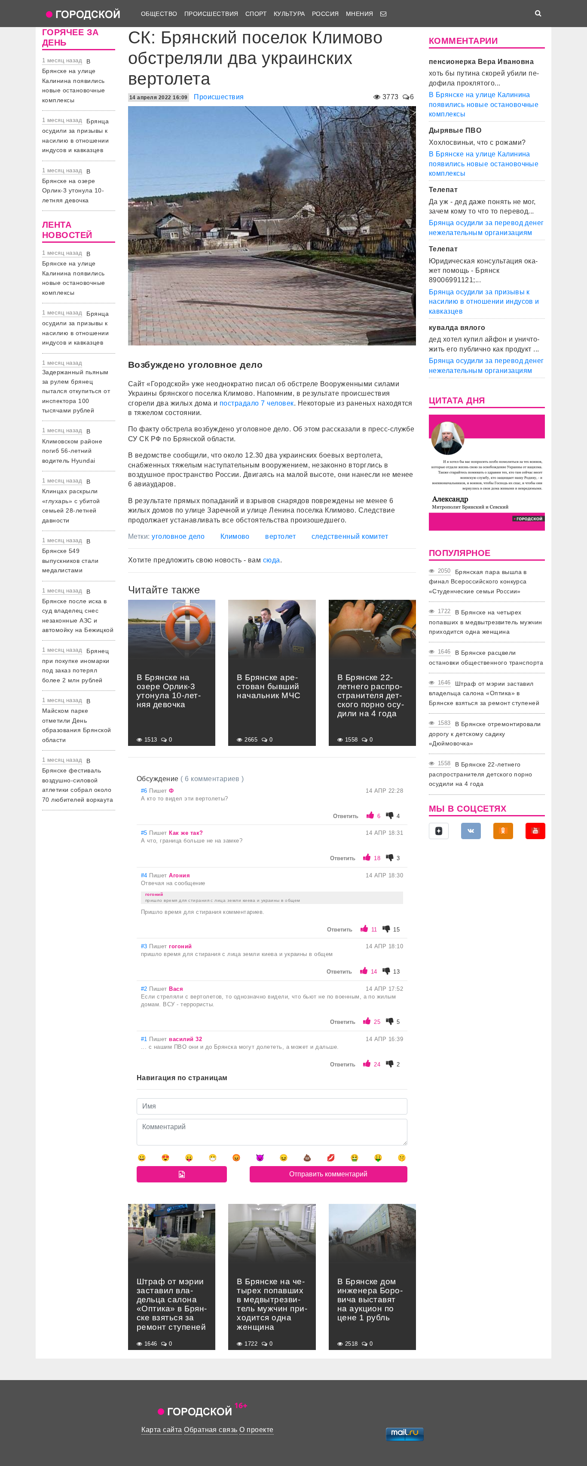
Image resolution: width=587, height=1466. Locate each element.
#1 (145, 1039)
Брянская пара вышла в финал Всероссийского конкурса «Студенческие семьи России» (478, 581)
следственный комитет (350, 536)
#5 (145, 833)
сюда (271, 560)
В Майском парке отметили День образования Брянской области (76, 720)
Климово (235, 536)
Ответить (345, 816)
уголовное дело (178, 536)
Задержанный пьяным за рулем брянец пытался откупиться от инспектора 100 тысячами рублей (76, 391)
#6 (145, 791)
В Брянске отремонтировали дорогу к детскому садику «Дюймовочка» (485, 734)
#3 (145, 946)
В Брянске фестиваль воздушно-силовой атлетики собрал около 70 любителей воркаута (77, 780)
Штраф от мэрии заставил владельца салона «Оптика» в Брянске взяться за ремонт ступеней (484, 693)
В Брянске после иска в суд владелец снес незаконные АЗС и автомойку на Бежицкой (77, 611)
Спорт (256, 13)
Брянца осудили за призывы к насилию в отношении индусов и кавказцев (484, 301)
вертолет (280, 536)
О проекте (256, 1429)
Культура (289, 13)
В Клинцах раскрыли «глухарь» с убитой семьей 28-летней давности (71, 501)
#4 (145, 875)
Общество (159, 13)
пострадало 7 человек (257, 403)
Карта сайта (161, 1429)
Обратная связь (211, 1429)
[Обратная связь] (383, 13)
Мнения (359, 13)
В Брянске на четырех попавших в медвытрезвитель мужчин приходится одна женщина (485, 622)
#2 (145, 989)
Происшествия (211, 13)
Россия (325, 13)
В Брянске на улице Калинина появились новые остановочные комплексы (73, 81)
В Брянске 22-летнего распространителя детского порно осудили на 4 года (480, 774)
